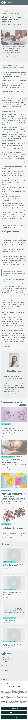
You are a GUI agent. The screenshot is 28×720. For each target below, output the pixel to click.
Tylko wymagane (14, 712)
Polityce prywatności (20, 705)
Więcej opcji (14, 717)
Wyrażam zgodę (14, 708)
